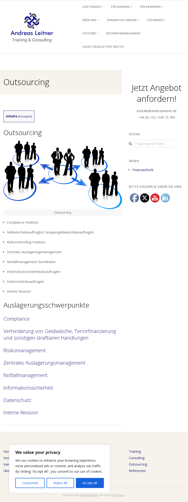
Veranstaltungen (121, 20)
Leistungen (91, 7)
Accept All (90, 483)
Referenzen (137, 471)
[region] (59, 469)
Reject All (60, 483)
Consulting (136, 458)
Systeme (89, 33)
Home (8, 451)
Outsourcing (138, 464)
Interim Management (123, 33)
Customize (30, 483)
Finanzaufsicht (143, 170)
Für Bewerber (150, 7)
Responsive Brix (89, 495)
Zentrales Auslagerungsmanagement (44, 362)
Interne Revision (20, 412)
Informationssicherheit (28, 387)
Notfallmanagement (25, 375)
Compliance (16, 318)
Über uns (89, 20)
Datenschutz (17, 400)
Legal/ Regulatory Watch (103, 47)
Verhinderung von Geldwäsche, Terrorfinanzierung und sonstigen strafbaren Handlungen (59, 334)
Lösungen (155, 20)
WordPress (119, 495)
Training (135, 451)
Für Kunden (120, 7)
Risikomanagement (24, 350)
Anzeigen (25, 116)
